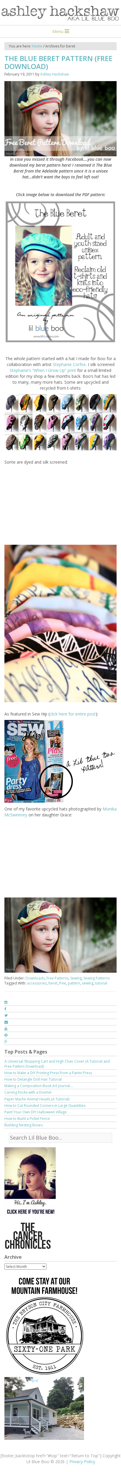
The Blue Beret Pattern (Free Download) (58, 62)
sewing (87, 983)
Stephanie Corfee (69, 364)
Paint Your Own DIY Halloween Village (35, 1112)
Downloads (35, 978)
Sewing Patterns (96, 978)
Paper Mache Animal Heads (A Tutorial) (36, 1099)
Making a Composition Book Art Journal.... (38, 1085)
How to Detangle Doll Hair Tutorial (33, 1079)
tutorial (101, 983)
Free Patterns (57, 978)
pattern (74, 983)
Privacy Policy (82, 1461)
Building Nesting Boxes (23, 1125)
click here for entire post (73, 714)
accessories (37, 983)
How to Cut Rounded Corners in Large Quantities (44, 1105)
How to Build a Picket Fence (27, 1118)
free (62, 983)
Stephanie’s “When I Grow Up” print (43, 370)
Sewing (76, 978)
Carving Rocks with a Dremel (27, 1092)
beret (53, 983)
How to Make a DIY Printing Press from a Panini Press (48, 1072)
